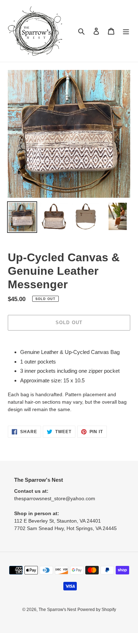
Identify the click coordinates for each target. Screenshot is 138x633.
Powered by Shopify (96, 609)
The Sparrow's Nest (57, 609)
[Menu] (126, 31)
